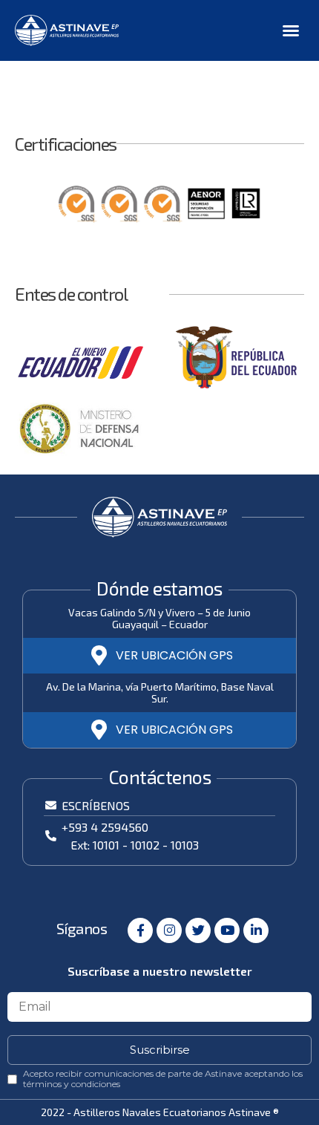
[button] (290, 30)
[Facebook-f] (140, 930)
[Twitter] (198, 930)
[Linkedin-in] (256, 930)
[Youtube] (227, 930)
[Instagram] (169, 930)
